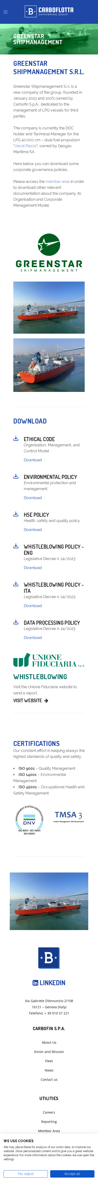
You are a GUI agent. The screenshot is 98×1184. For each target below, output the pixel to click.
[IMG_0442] (49, 365)
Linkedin (51, 982)
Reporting (49, 1121)
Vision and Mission (49, 1051)
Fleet (49, 1061)
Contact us (49, 1079)
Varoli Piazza (26, 146)
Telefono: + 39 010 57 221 (49, 1013)
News (49, 1070)
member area (58, 181)
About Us (49, 1042)
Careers (49, 1112)
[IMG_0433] (49, 308)
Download (33, 460)
